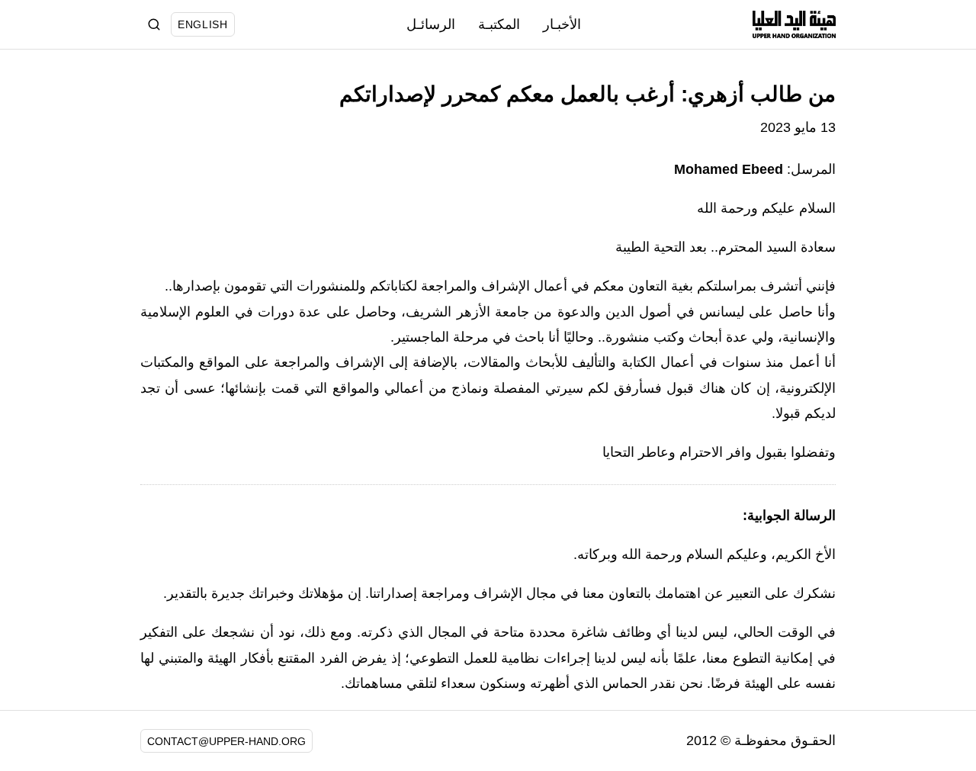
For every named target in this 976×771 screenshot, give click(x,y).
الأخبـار (562, 24)
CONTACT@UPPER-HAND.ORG (226, 741)
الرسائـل (430, 24)
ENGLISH (203, 24)
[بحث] (154, 24)
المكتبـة (499, 24)
